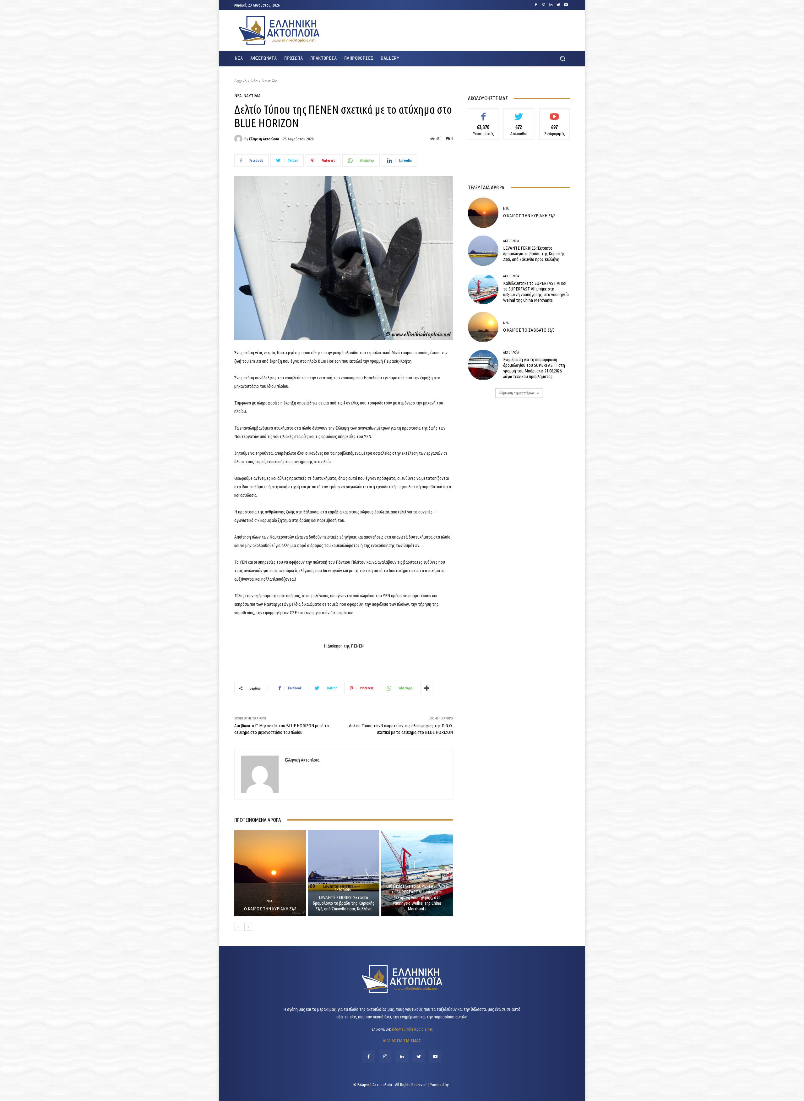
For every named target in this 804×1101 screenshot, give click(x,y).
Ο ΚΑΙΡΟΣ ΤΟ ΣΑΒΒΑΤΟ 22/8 (528, 330)
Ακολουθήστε (519, 113)
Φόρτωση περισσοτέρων (517, 393)
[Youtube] (566, 5)
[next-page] (248, 927)
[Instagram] (543, 5)
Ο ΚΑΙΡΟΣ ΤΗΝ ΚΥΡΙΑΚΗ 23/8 (270, 908)
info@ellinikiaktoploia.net (412, 1029)
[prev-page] (238, 927)
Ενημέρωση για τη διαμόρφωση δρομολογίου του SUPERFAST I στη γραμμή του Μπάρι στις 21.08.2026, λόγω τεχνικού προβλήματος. (534, 368)
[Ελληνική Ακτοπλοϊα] (239, 139)
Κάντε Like (483, 113)
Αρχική (240, 81)
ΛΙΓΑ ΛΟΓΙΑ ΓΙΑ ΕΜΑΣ (402, 1040)
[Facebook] (536, 5)
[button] (562, 58)
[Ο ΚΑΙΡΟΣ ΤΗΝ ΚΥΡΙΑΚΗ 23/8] (270, 873)
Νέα (254, 81)
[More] (426, 688)
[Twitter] (558, 5)
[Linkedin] (551, 5)
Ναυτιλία (269, 81)
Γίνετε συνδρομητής (554, 115)
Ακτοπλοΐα (343, 890)
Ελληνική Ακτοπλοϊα (264, 139)
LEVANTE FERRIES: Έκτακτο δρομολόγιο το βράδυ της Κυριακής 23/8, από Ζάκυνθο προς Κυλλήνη (343, 903)
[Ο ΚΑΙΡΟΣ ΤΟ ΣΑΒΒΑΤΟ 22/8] (483, 327)
